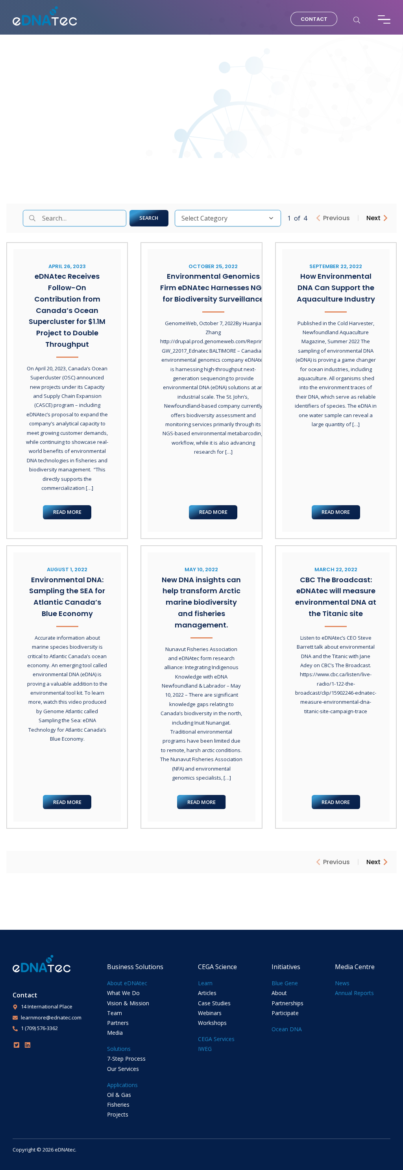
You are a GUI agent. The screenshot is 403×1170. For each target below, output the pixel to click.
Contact (314, 19)
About (279, 993)
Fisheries (118, 1104)
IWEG (205, 1048)
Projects (117, 1114)
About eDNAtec (127, 983)
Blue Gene (285, 983)
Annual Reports (354, 993)
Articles (207, 993)
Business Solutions (135, 966)
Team (114, 1013)
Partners (118, 1023)
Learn (205, 983)
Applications (122, 1085)
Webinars (210, 1013)
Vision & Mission (128, 1003)
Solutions (119, 1048)
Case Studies (214, 1003)
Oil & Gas (119, 1094)
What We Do (123, 993)
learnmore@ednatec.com (51, 1017)
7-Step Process (126, 1058)
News (342, 983)
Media (115, 1032)
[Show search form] (356, 19)
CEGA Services (216, 1039)
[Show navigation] (384, 19)
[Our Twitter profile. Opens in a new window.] (16, 1045)
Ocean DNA (287, 1029)
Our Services (123, 1068)
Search (148, 217)
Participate (285, 1013)
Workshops (212, 1023)
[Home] (45, 16)
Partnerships (287, 1003)
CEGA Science (217, 966)
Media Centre (355, 966)
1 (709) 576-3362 (39, 1028)
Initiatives (286, 966)
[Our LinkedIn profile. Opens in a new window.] (27, 1045)
